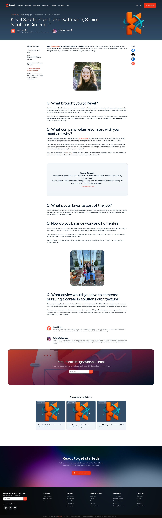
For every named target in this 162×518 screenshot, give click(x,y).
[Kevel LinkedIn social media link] (6, 508)
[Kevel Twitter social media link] (10, 508)
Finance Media (71, 501)
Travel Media (70, 503)
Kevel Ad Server (47, 496)
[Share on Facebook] (133, 50)
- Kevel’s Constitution (87, 186)
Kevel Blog (140, 503)
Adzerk (60, 516)
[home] (10, 5)
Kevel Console (47, 501)
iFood (91, 501)
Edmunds (92, 503)
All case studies (94, 505)
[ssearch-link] (137, 5)
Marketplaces (70, 496)
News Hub (139, 501)
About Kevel (140, 496)
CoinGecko (93, 498)
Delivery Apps (70, 505)
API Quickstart (117, 496)
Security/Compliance (119, 505)
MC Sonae (93, 496)
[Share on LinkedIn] (133, 59)
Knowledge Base (118, 498)
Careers (139, 498)
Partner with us (141, 505)
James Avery (68, 153)
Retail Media (70, 498)
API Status (116, 503)
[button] (20, 5)
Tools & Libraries (118, 501)
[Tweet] (133, 54)
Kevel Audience (47, 498)
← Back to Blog (15, 14)
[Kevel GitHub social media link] (15, 508)
